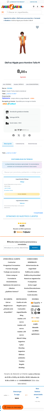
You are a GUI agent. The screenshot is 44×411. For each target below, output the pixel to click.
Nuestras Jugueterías (32, 278)
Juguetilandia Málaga (22, 179)
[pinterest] (35, 313)
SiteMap (22, 367)
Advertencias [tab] (32, 143)
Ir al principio (38, 213)
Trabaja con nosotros (12, 272)
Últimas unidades (21, 356)
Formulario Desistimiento (11, 280)
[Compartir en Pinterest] (29, 135)
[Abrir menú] (2, 12)
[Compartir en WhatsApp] (24, 135)
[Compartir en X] (18, 135)
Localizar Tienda (9, 190)
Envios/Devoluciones (32, 288)
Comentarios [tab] (20, 143)
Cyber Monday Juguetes (21, 348)
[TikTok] (35, 309)
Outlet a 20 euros (21, 327)
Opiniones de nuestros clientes (11, 287)
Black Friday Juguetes (21, 340)
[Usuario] (37, 7)
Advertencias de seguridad (32, 267)
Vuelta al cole (22, 302)
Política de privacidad (32, 275)
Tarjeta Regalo (21, 363)
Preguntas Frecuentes (11, 265)
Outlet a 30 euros (21, 333)
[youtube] (38, 313)
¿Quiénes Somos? (12, 291)
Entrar (8, 302)
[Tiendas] (33, 7)
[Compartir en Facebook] (13, 135)
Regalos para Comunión (21, 307)
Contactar (12, 262)
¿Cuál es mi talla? (11, 93)
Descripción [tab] (8, 143)
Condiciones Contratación (32, 293)
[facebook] (38, 309)
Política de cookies (32, 272)
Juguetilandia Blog (22, 314)
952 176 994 (8, 188)
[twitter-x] (32, 313)
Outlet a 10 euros (21, 320)
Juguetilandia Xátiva (22, 201)
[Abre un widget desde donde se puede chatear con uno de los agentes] (12, 407)
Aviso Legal (32, 285)
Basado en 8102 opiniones (22, 227)
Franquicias (32, 282)
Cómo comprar (11, 275)
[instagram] (32, 309)
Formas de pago (12, 269)
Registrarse (8, 305)
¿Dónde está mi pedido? (8, 310)
